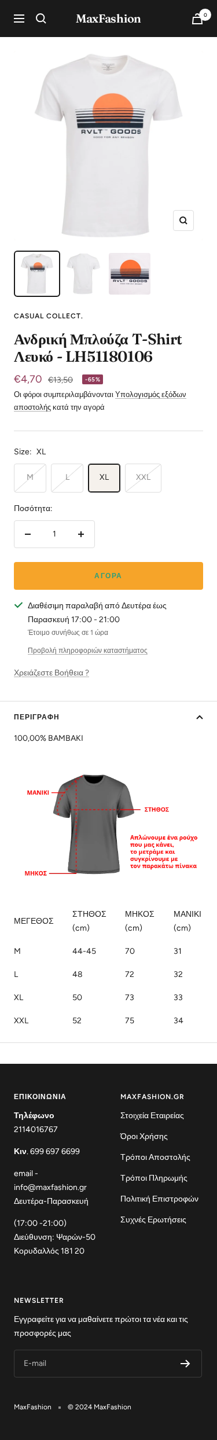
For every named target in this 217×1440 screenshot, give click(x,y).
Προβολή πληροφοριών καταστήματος (88, 650)
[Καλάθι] (197, 18)
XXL (143, 477)
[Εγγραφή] (185, 1364)
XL (104, 477)
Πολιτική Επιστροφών (159, 1199)
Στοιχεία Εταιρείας (152, 1116)
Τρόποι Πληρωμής (153, 1178)
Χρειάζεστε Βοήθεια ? (51, 673)
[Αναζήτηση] (41, 18)
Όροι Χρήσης (144, 1136)
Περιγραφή (37, 717)
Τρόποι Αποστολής (155, 1157)
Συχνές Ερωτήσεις (153, 1220)
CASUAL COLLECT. (48, 316)
